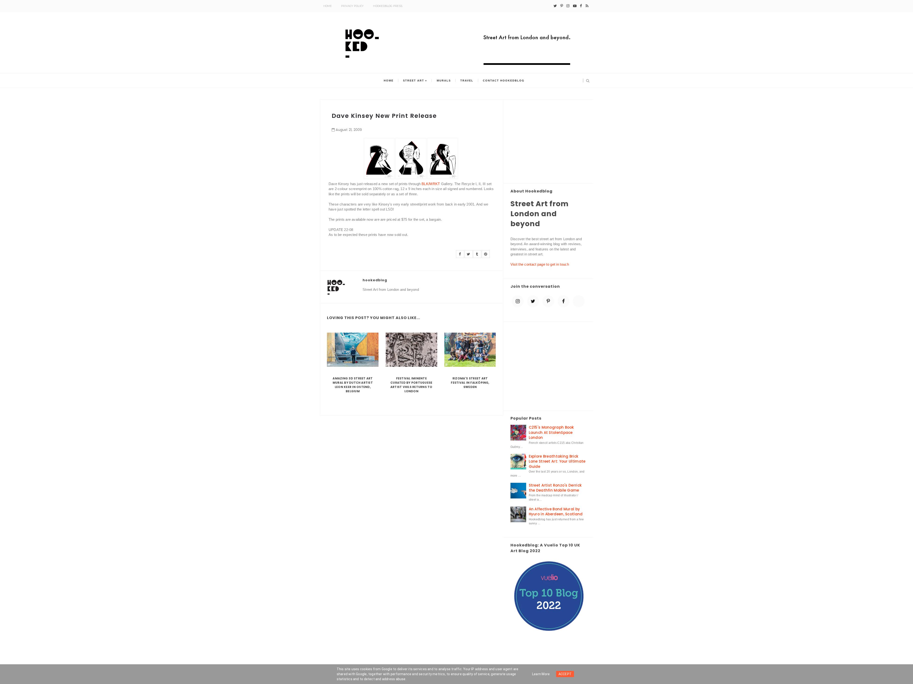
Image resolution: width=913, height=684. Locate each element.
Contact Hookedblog (503, 80)
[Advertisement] (548, 142)
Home (327, 6)
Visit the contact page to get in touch (539, 264)
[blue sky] (579, 301)
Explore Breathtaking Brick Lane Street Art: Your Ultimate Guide (557, 461)
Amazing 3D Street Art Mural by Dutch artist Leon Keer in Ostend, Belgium (353, 384)
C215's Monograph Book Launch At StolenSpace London (551, 432)
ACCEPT (565, 674)
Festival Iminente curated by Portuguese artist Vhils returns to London (411, 384)
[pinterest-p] (561, 6)
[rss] (587, 6)
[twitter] (555, 6)
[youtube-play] (575, 6)
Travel (466, 80)
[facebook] (581, 6)
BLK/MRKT (431, 184)
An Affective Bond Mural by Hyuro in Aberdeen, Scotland (556, 512)
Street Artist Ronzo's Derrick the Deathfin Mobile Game (555, 488)
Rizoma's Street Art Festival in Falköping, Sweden (470, 382)
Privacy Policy (352, 6)
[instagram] (567, 6)
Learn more (541, 674)
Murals (444, 80)
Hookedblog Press (387, 6)
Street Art (413, 80)
